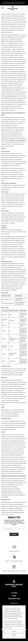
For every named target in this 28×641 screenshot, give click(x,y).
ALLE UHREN (14, 593)
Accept (14, 631)
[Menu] (2, 8)
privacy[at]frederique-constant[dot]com (15, 140)
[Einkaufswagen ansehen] (26, 8)
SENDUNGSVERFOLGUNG (14, 598)
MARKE (14, 596)
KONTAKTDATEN (14, 603)
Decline (14, 635)
